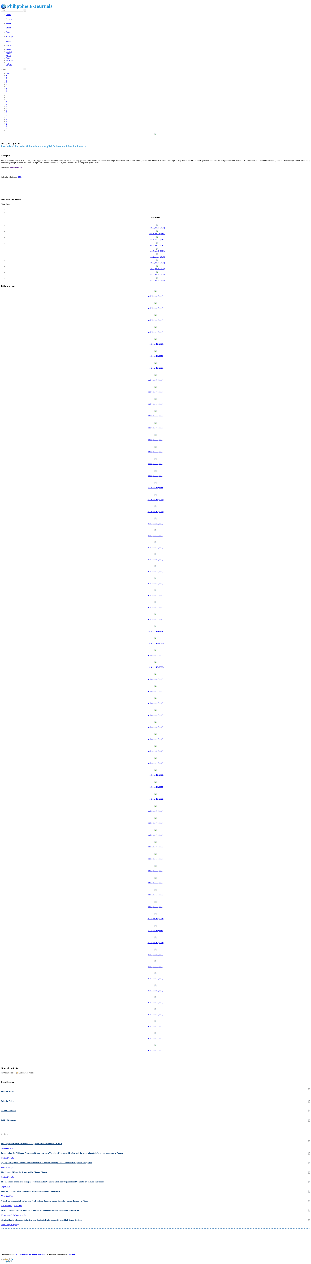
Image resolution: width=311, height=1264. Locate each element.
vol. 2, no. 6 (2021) (157, 274)
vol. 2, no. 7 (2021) (157, 280)
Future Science (16, 167)
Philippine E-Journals (29, 6)
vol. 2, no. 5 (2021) (157, 269)
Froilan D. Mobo (7, 1148)
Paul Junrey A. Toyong (10, 1225)
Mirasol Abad (6, 1215)
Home (8, 15)
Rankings (9, 36)
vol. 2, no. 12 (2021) (157, 245)
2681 (20, 177)
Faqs (7, 32)
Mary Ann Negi (7, 1196)
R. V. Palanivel (6, 1206)
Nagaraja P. (5, 1187)
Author (8, 23)
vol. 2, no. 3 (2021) (157, 257)
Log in (8, 41)
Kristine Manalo (19, 1215)
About (8, 28)
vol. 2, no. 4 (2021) (157, 263)
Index (8, 73)
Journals (9, 19)
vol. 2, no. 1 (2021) (157, 228)
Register (9, 45)
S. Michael (18, 1206)
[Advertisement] (74, 1236)
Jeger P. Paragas (7, 1167)
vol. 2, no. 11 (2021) (157, 239)
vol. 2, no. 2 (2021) (157, 251)
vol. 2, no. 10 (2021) (157, 234)
